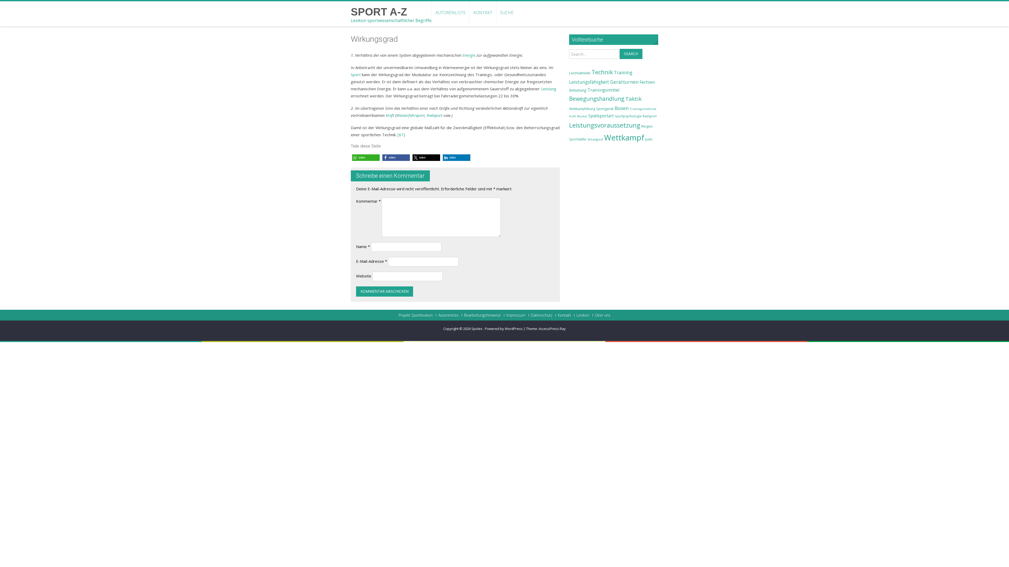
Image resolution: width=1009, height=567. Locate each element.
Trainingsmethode (643, 109)
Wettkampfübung (582, 109)
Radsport (434, 115)
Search (631, 53)
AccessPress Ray (552, 328)
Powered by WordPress (504, 328)
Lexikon (582, 315)
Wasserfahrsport (410, 115)
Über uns (602, 315)
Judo (648, 139)
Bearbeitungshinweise (482, 315)
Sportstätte (577, 139)
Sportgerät (605, 108)
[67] (401, 134)
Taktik (633, 98)
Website (363, 276)
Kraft (390, 115)
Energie (468, 55)
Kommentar (368, 201)
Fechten (647, 82)
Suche (506, 12)
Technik (602, 72)
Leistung (548, 88)
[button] (366, 157)
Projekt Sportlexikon (416, 315)
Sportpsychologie (628, 116)
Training (623, 72)
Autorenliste (450, 12)
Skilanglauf (595, 139)
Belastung (577, 90)
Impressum (516, 315)
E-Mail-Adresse (371, 261)
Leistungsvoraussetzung (604, 125)
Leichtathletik (579, 73)
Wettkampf (624, 137)
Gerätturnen (624, 82)
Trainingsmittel (604, 90)
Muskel (582, 116)
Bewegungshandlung (596, 98)
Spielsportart (601, 116)
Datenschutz (541, 315)
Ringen (647, 126)
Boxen (622, 108)
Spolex (477, 328)
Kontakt (482, 12)
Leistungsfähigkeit (589, 82)
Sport (356, 74)
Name (363, 246)
